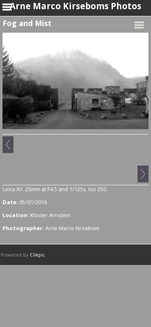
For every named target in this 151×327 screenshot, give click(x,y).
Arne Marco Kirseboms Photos (75, 6)
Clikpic (37, 255)
